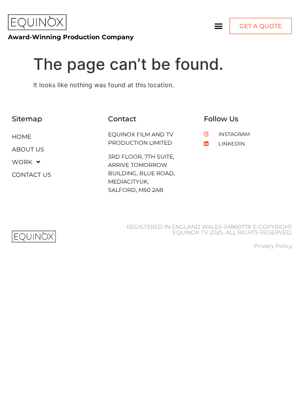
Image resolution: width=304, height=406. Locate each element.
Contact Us (31, 174)
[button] (218, 26)
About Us (28, 149)
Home (21, 136)
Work (22, 162)
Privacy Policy (273, 245)
